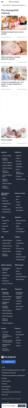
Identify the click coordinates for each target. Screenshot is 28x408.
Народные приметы (19, 297)
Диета (18, 226)
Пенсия (3, 328)
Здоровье (18, 217)
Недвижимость (6, 203)
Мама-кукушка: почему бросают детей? (10, 58)
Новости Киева (6, 155)
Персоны (4, 289)
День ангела (19, 306)
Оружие (4, 278)
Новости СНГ (6, 248)
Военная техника (7, 283)
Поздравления (20, 259)
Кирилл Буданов (7, 310)
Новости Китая (6, 251)
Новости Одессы (7, 165)
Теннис (18, 202)
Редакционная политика (9, 372)
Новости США (6, 243)
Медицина (19, 166)
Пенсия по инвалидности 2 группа (7, 336)
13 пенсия (5, 332)
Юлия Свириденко (7, 323)
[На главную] (14, 2)
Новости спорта (20, 193)
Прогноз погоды (20, 179)
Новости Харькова (5, 159)
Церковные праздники (19, 293)
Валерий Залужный (5, 307)
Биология (5, 226)
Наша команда (6, 386)
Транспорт (5, 201)
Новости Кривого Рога (7, 175)
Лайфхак (18, 254)
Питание (18, 223)
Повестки (19, 268)
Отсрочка (18, 274)
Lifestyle (17, 237)
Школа (18, 169)
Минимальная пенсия (6, 345)
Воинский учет (20, 279)
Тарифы (4, 206)
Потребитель (20, 243)
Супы (17, 337)
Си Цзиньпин (6, 299)
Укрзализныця (6, 212)
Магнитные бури (21, 257)
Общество (18, 152)
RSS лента (5, 394)
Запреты (18, 303)
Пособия (18, 176)
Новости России (7, 246)
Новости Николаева (5, 187)
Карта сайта (5, 389)
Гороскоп (18, 240)
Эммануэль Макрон (5, 303)
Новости (4, 152)
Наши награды (6, 381)
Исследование (20, 231)
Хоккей (18, 205)
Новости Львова (7, 168)
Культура (18, 251)
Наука (3, 217)
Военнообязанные (21, 276)
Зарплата (19, 155)
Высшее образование (20, 172)
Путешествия (20, 248)
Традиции (19, 301)
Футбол (18, 196)
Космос (4, 223)
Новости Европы (7, 240)
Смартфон (5, 231)
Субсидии (19, 164)
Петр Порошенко (7, 313)
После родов (6, 140)
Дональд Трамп (6, 296)
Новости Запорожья (5, 171)
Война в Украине (6, 265)
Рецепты (17, 328)
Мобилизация (19, 265)
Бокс (17, 199)
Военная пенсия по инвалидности (7, 341)
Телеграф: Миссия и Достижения (11, 392)
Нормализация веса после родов (12, 33)
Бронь (18, 271)
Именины (19, 309)
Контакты (4, 383)
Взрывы (4, 272)
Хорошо (21, 405)
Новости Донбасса (5, 180)
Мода (17, 246)
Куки (13, 405)
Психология (19, 229)
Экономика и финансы (5, 194)
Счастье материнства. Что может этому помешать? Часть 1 (12, 84)
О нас (3, 367)
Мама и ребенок (20, 220)
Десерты (18, 340)
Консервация (20, 334)
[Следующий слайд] (26, 5)
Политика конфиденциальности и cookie (13, 370)
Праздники (18, 289)
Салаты (18, 343)
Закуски (18, 345)
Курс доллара (6, 209)
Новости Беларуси (5, 254)
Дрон (3, 229)
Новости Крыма (7, 183)
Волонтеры (5, 281)
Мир (2, 237)
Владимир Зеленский (5, 293)
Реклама (4, 378)
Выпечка (18, 332)
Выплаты (18, 161)
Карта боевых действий (6, 269)
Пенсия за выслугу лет (5, 349)
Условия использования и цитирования (13, 375)
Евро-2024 (19, 207)
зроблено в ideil (5, 402)
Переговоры (6, 275)
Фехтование (19, 210)
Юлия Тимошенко (7, 316)
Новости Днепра (7, 162)
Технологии (5, 220)
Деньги (4, 198)
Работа (18, 158)
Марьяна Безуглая (5, 319)
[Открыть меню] (2, 2)
